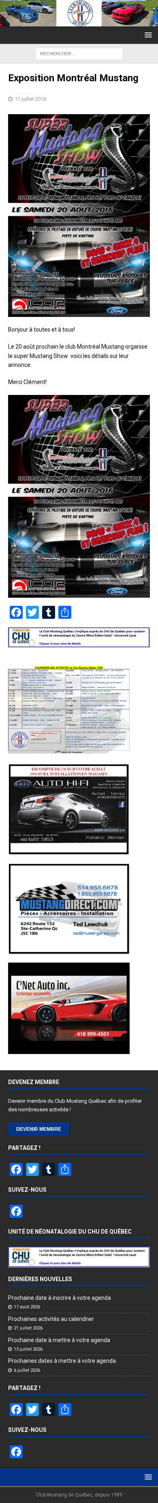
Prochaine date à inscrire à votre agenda (59, 1298)
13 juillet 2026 (28, 1349)
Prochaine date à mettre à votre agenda (59, 1340)
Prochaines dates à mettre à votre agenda (62, 1361)
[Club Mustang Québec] (79, 22)
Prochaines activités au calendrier (51, 1319)
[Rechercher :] (79, 53)
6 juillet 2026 (27, 1370)
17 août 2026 (27, 1307)
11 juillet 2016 (30, 99)
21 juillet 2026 (28, 1328)
